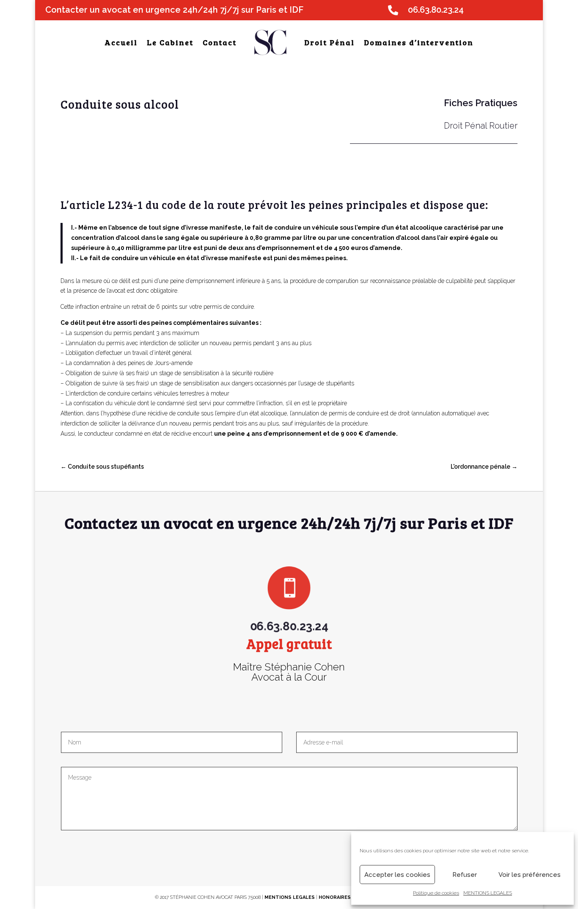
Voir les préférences (529, 875)
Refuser (464, 875)
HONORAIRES (335, 897)
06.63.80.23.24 (288, 608)
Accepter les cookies (397, 875)
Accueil (121, 42)
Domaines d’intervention (418, 42)
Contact (220, 42)
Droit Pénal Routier (480, 126)
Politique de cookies (436, 893)
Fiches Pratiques (480, 102)
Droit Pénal (329, 42)
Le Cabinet (170, 42)
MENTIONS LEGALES (487, 893)
